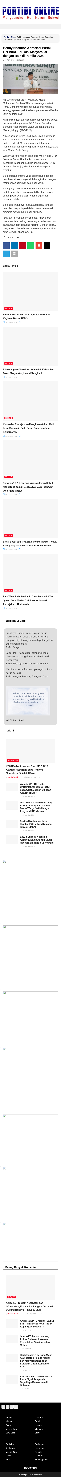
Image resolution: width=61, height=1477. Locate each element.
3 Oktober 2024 (31, 1314)
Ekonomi (39, 1429)
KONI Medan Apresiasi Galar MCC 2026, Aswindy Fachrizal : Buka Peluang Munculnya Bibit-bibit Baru (27, 770)
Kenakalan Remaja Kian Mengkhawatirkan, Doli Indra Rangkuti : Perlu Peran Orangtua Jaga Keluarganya (28, 428)
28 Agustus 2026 (11, 550)
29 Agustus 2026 (11, 322)
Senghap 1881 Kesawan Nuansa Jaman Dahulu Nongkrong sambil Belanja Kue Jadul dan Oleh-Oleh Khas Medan (28, 487)
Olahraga (13, 760)
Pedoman (39, 1444)
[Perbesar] (54, 1118)
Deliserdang (11, 1429)
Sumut (11, 1297)
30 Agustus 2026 (30, 777)
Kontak (38, 1452)
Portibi (6, 37)
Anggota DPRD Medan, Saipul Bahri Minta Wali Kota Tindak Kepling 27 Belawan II (37, 1324)
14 (41, 1314)
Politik (37, 1421)
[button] (30, 26)
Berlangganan (41, 1459)
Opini (8, 1455)
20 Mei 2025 (26, 1370)
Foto (8, 1459)
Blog (13, 37)
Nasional (39, 1417)
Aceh (8, 1425)
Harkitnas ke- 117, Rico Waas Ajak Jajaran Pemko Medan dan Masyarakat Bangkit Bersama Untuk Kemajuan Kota (36, 1361)
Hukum (38, 1425)
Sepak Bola (11, 1452)
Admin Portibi (13, 777)
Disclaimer (40, 1448)
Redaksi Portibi (13, 1314)
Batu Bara (10, 1433)
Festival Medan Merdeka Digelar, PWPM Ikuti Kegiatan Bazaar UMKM (36, 824)
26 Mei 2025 (26, 1330)
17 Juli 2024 (26, 1349)
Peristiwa (10, 1444)
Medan (8, 308)
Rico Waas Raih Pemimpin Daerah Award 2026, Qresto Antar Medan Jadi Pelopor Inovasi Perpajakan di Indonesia (28, 600)
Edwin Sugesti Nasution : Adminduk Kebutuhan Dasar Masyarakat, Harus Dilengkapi (36, 840)
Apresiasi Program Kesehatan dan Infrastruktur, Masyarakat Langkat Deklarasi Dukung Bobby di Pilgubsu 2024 (29, 1306)
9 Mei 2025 (26, 1389)
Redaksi (38, 1455)
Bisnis (37, 1433)
